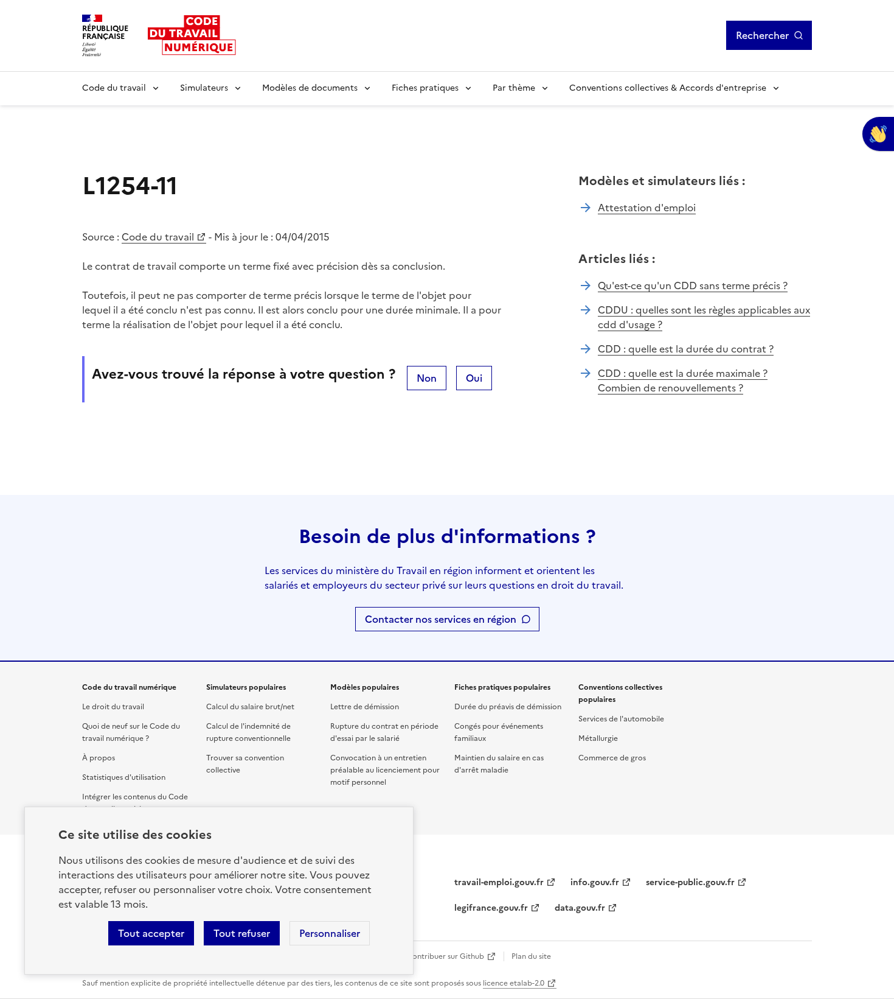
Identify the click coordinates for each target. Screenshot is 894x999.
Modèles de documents (310, 88)
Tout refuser (241, 933)
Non (427, 378)
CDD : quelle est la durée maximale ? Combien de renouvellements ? (683, 380)
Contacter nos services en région (440, 619)
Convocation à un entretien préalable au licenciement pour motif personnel (385, 770)
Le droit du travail (113, 706)
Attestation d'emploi (647, 207)
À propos (98, 757)
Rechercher (762, 35)
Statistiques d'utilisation (123, 777)
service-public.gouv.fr (690, 882)
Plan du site (531, 956)
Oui (474, 378)
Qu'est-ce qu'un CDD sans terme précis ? (693, 285)
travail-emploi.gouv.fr (499, 882)
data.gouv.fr (580, 908)
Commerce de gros (612, 757)
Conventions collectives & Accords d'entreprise (667, 88)
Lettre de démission (364, 706)
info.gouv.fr (594, 882)
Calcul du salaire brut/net (250, 706)
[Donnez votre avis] (878, 134)
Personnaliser (329, 933)
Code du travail (114, 88)
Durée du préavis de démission (507, 706)
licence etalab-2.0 (513, 983)
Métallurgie (598, 738)
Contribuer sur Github (445, 956)
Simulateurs (204, 88)
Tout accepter (151, 933)
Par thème (514, 88)
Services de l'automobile (621, 718)
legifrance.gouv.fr (491, 908)
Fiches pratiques (425, 88)
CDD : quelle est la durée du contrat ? (686, 349)
